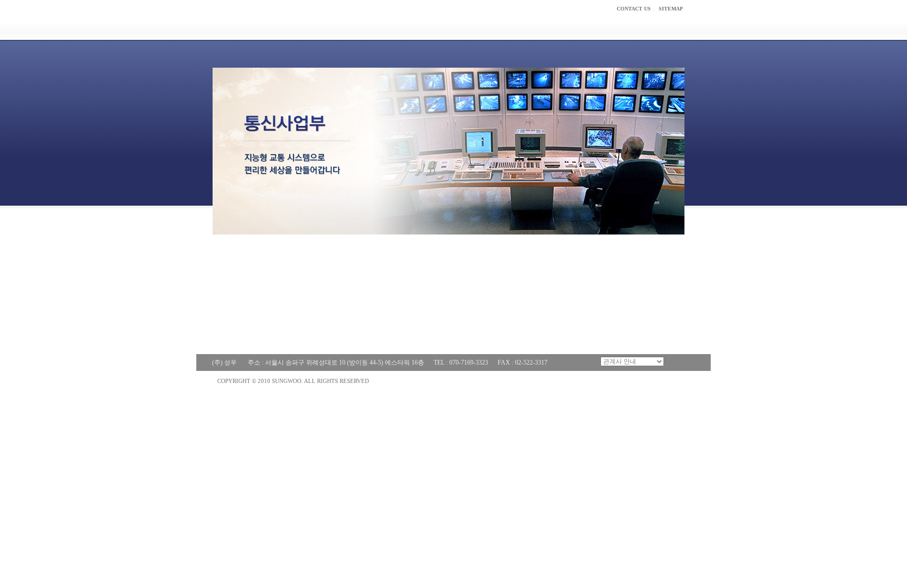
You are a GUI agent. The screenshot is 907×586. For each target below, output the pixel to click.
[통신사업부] (268, 266)
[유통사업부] (388, 266)
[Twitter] (683, 361)
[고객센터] (667, 28)
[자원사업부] (508, 266)
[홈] (410, 28)
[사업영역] (531, 28)
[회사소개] (464, 28)
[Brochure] (524, 312)
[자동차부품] (623, 266)
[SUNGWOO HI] (271, 20)
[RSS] (671, 361)
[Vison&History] (284, 312)
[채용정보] (600, 28)
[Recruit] (414, 312)
